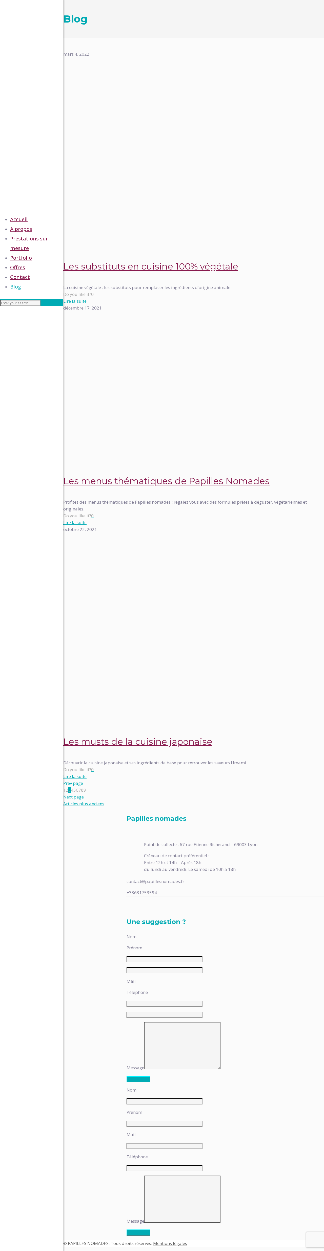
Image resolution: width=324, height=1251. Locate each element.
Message (135, 1068)
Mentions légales (170, 1243)
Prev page (73, 783)
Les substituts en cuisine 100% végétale (150, 266)
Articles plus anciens (83, 804)
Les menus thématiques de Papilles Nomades (166, 481)
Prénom (134, 948)
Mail (131, 981)
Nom (131, 936)
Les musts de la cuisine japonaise (137, 741)
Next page (73, 797)
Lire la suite (75, 301)
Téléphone (137, 992)
